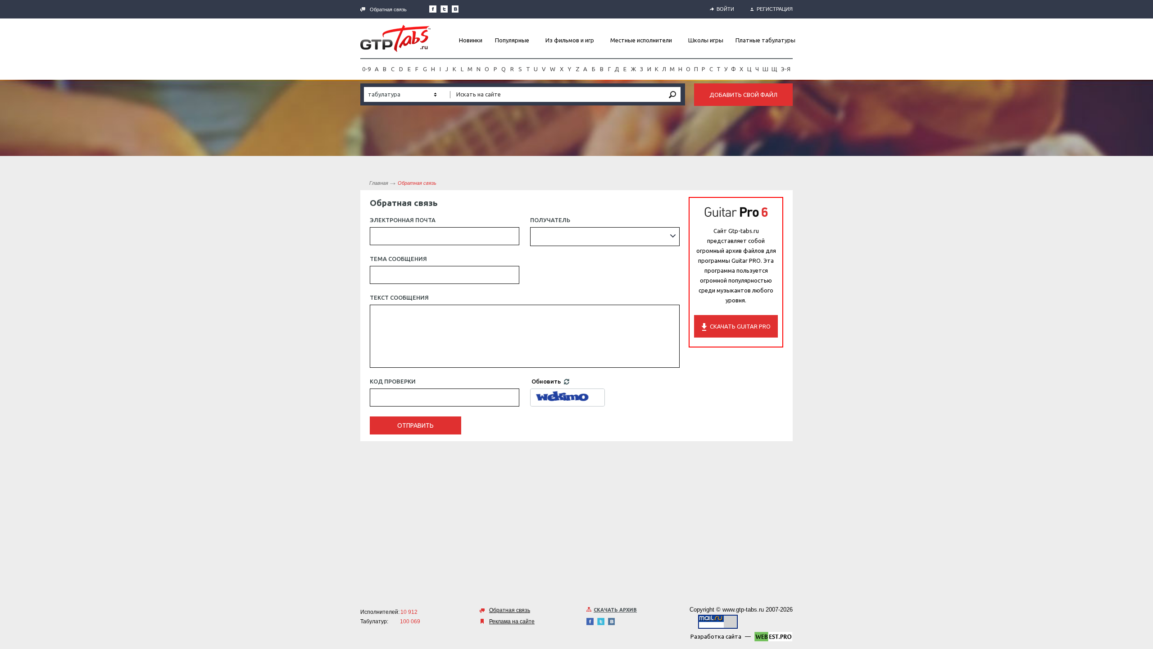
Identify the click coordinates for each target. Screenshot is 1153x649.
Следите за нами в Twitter (444, 9)
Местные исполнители (641, 40)
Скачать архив (615, 609)
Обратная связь (388, 9)
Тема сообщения (398, 259)
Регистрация (775, 9)
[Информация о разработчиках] (773, 638)
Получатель (550, 220)
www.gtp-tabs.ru (743, 609)
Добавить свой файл (743, 94)
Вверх (1145, 324)
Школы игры (705, 40)
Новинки (470, 40)
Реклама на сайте (512, 621)
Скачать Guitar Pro (740, 326)
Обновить (546, 381)
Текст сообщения (399, 297)
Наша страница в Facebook (432, 9)
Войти (725, 9)
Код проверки (393, 381)
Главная (378, 183)
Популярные (512, 40)
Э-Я (785, 69)
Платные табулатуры (765, 40)
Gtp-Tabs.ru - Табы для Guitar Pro (395, 38)
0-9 (366, 69)
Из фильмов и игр (569, 40)
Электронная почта (403, 220)
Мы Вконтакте (455, 9)
